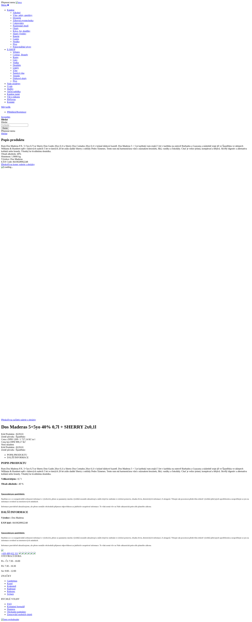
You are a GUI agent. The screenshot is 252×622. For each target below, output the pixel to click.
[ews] (19, 2)
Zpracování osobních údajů (19, 614)
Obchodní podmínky (16, 612)
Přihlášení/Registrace (16, 112)
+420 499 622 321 (9, 553)
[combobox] (14, 125)
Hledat (4, 133)
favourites (5, 117)
